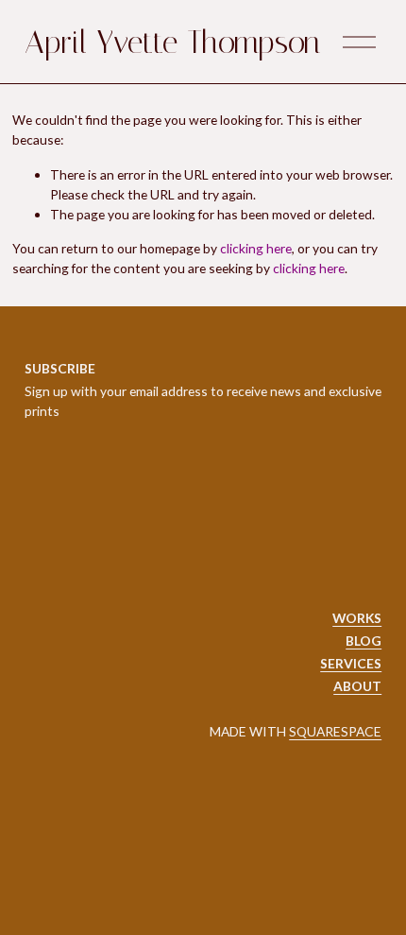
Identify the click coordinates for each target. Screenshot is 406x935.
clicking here (256, 248)
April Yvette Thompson (172, 42)
